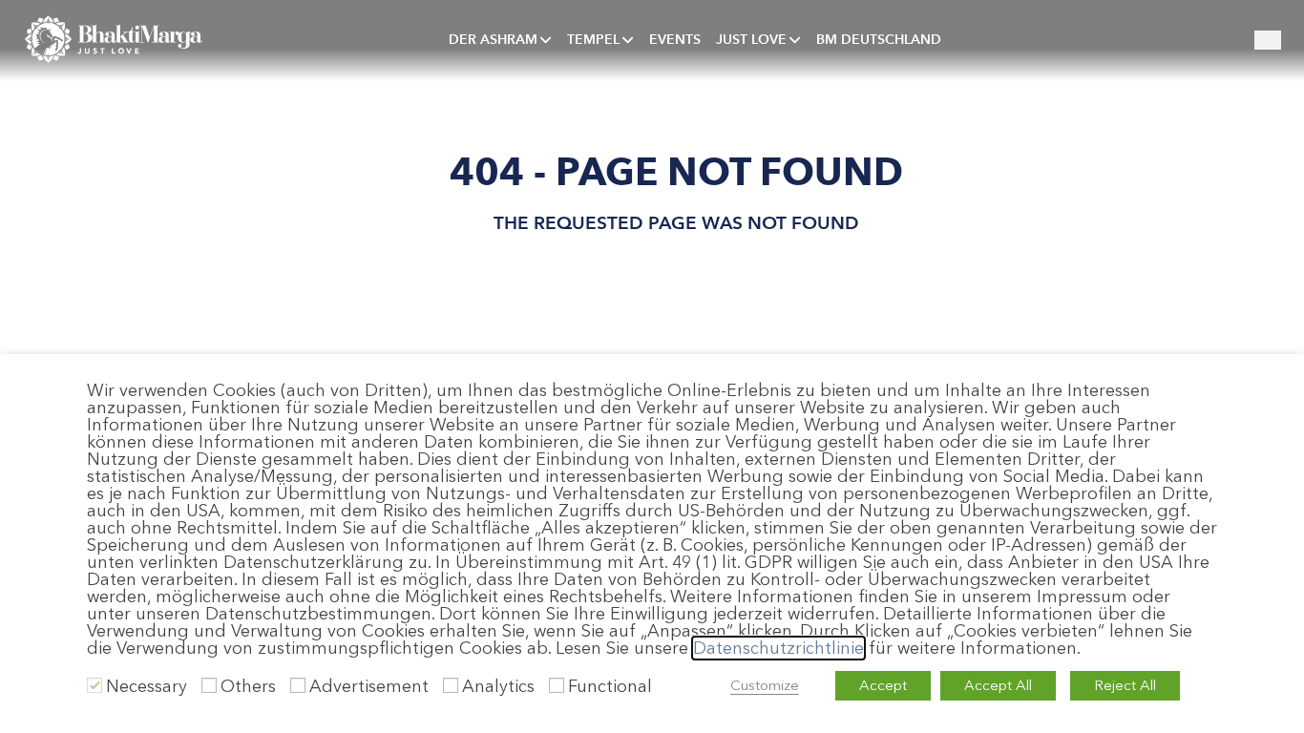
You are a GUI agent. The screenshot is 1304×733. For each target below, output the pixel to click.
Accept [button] (883, 685)
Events (675, 39)
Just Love (751, 39)
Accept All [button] (998, 685)
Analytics (498, 686)
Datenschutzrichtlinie (778, 648)
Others (248, 686)
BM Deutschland (878, 39)
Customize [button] (764, 685)
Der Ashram (493, 39)
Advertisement (369, 686)
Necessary (146, 686)
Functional (610, 686)
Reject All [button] (1125, 685)
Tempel (593, 39)
